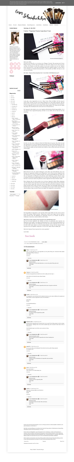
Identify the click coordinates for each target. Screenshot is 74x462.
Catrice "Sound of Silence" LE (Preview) (16, 119)
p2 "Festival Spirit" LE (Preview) (16, 125)
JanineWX (28, 346)
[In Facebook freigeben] (45, 241)
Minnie (27, 249)
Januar (13, 181)
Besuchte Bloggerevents (31, 24)
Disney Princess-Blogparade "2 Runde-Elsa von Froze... (16, 122)
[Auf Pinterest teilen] (46, 241)
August (13, 111)
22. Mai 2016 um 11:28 (43, 260)
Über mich (14, 24)
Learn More (58, 2)
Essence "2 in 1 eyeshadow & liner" (15, 151)
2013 (12, 187)
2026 (12, 95)
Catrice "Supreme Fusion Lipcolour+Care (16, 147)
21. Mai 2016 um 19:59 (33, 249)
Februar (13, 179)
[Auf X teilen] (44, 241)
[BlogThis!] (43, 241)
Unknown (28, 272)
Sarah (27, 367)
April (13, 176)
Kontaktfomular (45, 24)
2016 (12, 102)
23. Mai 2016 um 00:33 (43, 334)
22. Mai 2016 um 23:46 (34, 388)
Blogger (42, 449)
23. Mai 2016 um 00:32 (43, 355)
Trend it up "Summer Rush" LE (15, 154)
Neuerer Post (26, 441)
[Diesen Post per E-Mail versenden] (42, 241)
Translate (17, 195)
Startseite (10, 24)
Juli (12, 113)
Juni (13, 114)
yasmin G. (28, 388)
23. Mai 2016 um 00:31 (43, 398)
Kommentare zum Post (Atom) (33, 443)
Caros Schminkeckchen (33, 260)
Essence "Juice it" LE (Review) (15, 131)
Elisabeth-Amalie (29, 321)
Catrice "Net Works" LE (16, 165)
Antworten (28, 255)
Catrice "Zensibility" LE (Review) (16, 142)
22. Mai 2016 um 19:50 (33, 367)
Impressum (51, 24)
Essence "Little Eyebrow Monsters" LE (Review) (16, 157)
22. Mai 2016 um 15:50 (34, 294)
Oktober (13, 107)
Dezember (14, 104)
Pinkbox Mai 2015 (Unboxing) (15, 139)
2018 (12, 99)
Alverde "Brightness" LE (16, 149)
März (13, 177)
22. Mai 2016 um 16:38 (37, 321)
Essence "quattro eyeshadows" (15, 133)
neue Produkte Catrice (36, 243)
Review (41, 243)
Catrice (28, 243)
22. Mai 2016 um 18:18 (35, 346)
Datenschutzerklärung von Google (37, 429)
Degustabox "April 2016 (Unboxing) (16, 168)
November (14, 106)
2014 (12, 185)
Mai (13, 116)
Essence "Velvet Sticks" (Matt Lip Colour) (16, 144)
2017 (12, 101)
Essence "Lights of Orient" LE (15, 161)
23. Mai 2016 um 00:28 (43, 309)
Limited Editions (38, 24)
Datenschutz (56, 24)
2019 (12, 97)
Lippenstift (31, 243)
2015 (12, 183)
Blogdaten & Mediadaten (22, 24)
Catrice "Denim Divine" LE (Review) (16, 136)
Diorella (27, 294)
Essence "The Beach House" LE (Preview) (16, 163)
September (14, 109)
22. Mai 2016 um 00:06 (34, 272)
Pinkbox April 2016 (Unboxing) (15, 171)
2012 (12, 188)
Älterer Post (62, 441)
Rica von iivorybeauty (37, 63)
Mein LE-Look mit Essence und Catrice (16, 128)
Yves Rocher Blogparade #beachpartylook (16, 173)
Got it (63, 2)
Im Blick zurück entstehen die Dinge (42, 328)
